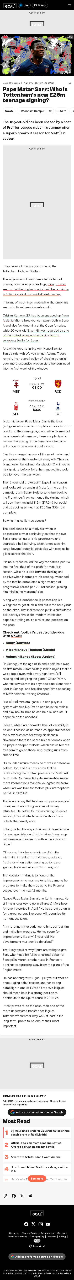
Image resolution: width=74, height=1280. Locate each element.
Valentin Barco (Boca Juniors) (31, 657)
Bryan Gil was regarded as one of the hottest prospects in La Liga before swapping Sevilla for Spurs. (36, 335)
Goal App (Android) (17, 1236)
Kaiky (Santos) (18, 643)
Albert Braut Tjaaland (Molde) (30, 650)
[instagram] (40, 1224)
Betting (62, 1236)
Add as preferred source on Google (40, 1112)
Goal (19, 1270)
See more (37, 1178)
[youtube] (48, 1224)
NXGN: (16, 636)
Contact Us (14, 1233)
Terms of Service (30, 1233)
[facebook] (26, 1224)
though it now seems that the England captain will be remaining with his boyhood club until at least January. (36, 289)
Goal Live (51, 1236)
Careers (61, 1233)
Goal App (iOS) (37, 1236)
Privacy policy (47, 1233)
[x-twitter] (33, 1224)
